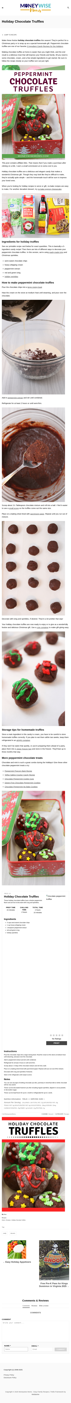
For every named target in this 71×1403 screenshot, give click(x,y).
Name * (7, 1346)
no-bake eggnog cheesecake (49, 189)
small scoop (14, 508)
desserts (13, 1233)
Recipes (4, 1217)
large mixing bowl (35, 287)
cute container (42, 627)
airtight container (23, 740)
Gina (5, 1214)
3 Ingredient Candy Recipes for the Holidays (45, 46)
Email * (35, 1346)
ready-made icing (56, 252)
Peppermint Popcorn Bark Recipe (18, 771)
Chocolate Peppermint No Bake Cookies (21, 787)
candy (4, 1233)
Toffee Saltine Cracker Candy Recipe (20, 775)
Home (3, 1220)
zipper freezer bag (24, 749)
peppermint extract (15, 398)
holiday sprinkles (11, 277)
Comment (6, 1319)
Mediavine (35, 1394)
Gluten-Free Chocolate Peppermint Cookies (22, 783)
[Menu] (3, 8)
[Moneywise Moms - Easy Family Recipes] (35, 8)
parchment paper (37, 514)
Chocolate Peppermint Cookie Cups (19, 779)
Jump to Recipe (10, 35)
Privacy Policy (9, 1375)
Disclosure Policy (10, 1378)
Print (57, 1043)
